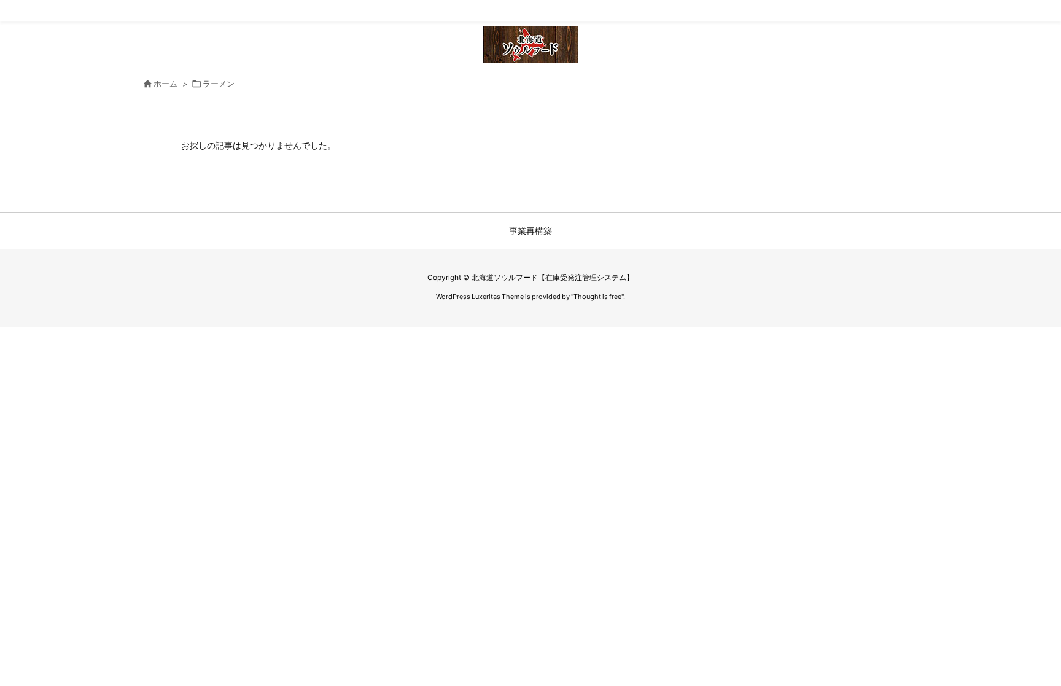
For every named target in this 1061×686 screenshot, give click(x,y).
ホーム (165, 83)
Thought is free (597, 296)
